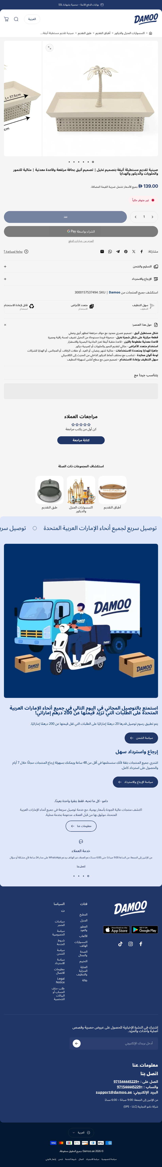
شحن (60, 1159)
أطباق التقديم (103, 33)
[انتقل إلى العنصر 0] (92, 161)
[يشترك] (77, 1043)
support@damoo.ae (114, 1092)
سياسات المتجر (60, 923)
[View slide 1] (88, 876)
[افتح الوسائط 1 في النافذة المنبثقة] (50, 48)
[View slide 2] (83, 876)
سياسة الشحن (61, 952)
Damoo (114, 292)
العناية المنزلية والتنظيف (81, 970)
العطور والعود (83, 928)
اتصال (81, 1159)
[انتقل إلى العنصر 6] (69, 161)
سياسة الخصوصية (58, 932)
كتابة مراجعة (81, 440)
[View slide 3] (78, 876)
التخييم (83, 961)
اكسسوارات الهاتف (80, 943)
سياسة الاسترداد (60, 961)
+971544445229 (126, 1081)
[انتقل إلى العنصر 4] (78, 161)
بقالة (84, 980)
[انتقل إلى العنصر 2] (88, 161)
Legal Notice (60, 980)
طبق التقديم (84, 33)
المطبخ (83, 914)
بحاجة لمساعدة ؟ (13, 251)
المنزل (83, 920)
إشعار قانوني (51, 1159)
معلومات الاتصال (59, 971)
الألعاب (83, 936)
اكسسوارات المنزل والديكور (130, 33)
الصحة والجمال (82, 953)
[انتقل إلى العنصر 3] (83, 161)
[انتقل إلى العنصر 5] (74, 161)
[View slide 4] (74, 876)
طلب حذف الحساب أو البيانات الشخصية (58, 994)
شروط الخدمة (61, 942)
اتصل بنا (81, 866)
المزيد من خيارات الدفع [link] (81, 241)
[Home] (150, 33)
